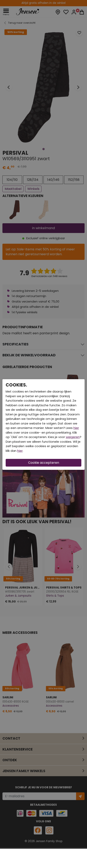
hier (76, 428)
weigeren (73, 437)
